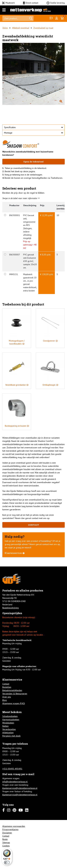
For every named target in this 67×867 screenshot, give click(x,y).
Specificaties (10, 127)
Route (5, 839)
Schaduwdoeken (10, 716)
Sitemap (6, 842)
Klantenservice (13, 553)
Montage (8, 132)
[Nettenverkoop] (30, 10)
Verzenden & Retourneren (14, 693)
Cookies (6, 845)
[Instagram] (8, 810)
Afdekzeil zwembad (20, 28)
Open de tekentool (33, 161)
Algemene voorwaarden (13, 826)
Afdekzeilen (8, 732)
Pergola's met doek (11, 735)
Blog (4, 700)
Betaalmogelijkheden (12, 690)
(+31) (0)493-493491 (12, 768)
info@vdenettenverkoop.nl (15, 781)
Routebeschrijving (10, 607)
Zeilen (5, 28)
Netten (5, 726)
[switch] (7, 862)
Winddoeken (8, 722)
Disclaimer (7, 832)
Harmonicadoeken (10, 719)
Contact (5, 683)
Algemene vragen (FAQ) (13, 703)
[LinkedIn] (26, 810)
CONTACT (33, 524)
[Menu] (4, 10)
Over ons (6, 696)
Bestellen (6, 687)
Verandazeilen (9, 729)
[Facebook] (3, 810)
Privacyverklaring (10, 829)
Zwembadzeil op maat (43, 28)
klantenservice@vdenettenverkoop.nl (19, 788)
